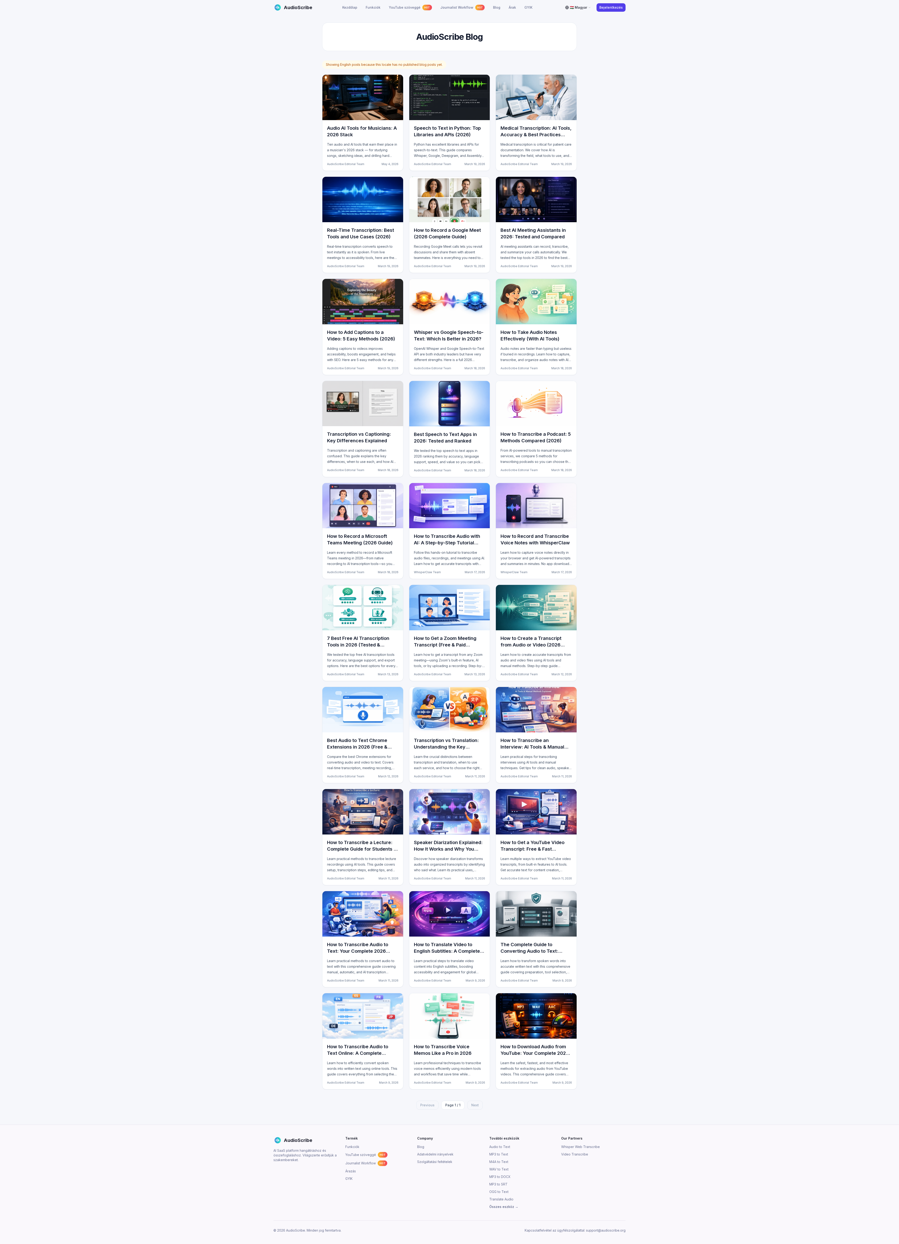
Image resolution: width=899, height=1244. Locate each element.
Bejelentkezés (611, 7)
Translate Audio (501, 1199)
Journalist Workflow (365, 1163)
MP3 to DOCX (500, 1177)
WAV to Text (498, 1169)
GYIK (349, 1179)
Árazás (350, 1171)
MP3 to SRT (498, 1184)
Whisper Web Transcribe (580, 1147)
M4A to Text (498, 1162)
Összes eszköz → (503, 1207)
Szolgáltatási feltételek (434, 1162)
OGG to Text (498, 1192)
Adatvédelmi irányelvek (435, 1154)
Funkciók (352, 1147)
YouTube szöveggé (365, 1155)
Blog (420, 1147)
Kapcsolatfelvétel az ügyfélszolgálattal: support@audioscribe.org (575, 1230)
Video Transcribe (574, 1154)
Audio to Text (499, 1147)
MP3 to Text (498, 1154)
